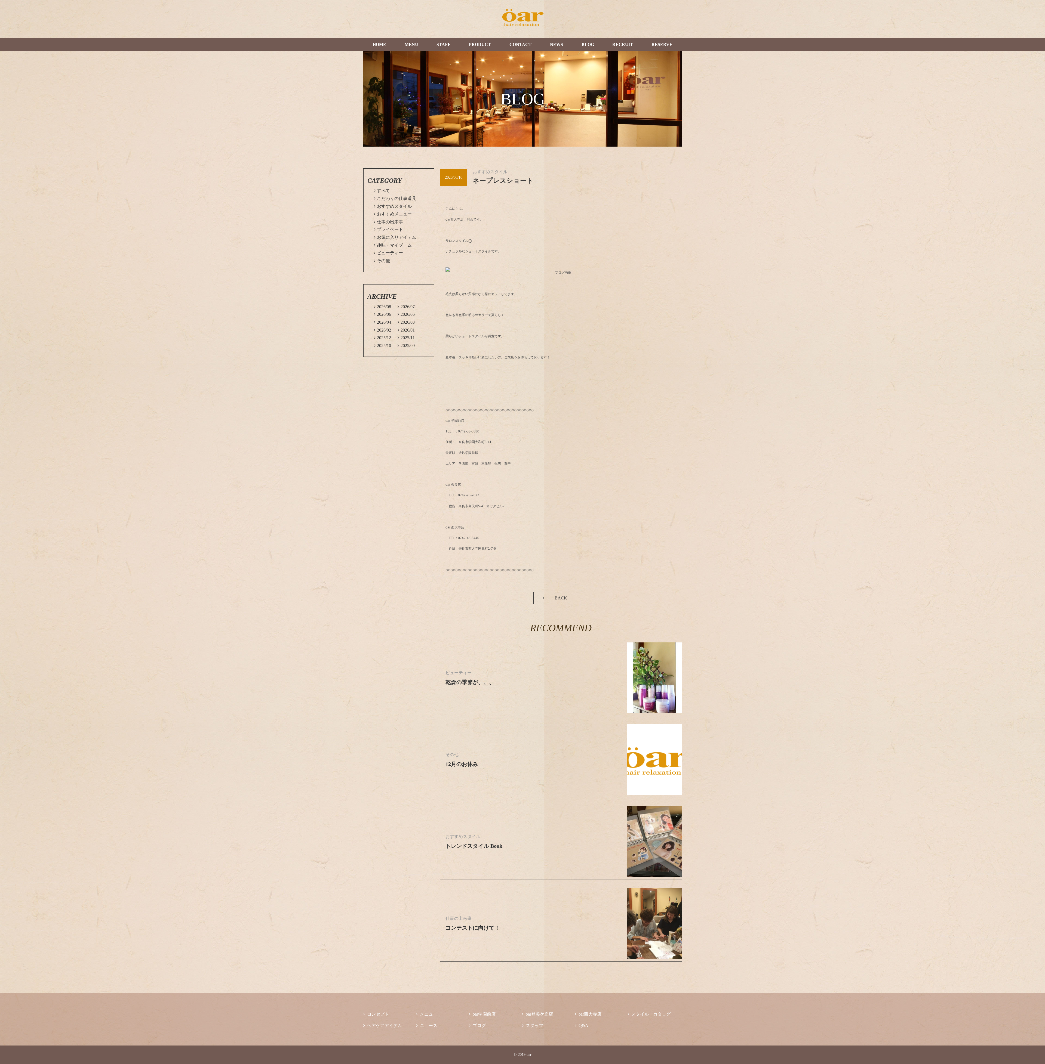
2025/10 (382, 345)
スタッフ (532, 1025)
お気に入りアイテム (395, 237)
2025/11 (406, 337)
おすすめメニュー (393, 214)
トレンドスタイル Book (473, 846)
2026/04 (382, 322)
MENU (411, 44)
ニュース (426, 1025)
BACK (561, 598)
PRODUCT (480, 44)
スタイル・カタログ (649, 1014)
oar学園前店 (482, 1014)
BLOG (588, 44)
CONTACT (520, 44)
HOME (379, 44)
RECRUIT (622, 44)
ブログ (477, 1025)
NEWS (556, 44)
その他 (382, 260)
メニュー (426, 1014)
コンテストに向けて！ (472, 928)
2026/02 (382, 330)
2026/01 (406, 330)
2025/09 (406, 345)
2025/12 (382, 337)
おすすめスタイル (393, 206)
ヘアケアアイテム (382, 1025)
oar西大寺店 (588, 1014)
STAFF (443, 44)
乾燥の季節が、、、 (469, 682)
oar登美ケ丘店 (537, 1014)
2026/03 (406, 322)
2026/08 (382, 306)
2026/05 (406, 314)
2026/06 (382, 314)
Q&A (581, 1025)
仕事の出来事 (388, 221)
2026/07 (406, 306)
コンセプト (376, 1014)
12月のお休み (461, 764)
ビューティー (388, 252)
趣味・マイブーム (393, 245)
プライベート (388, 229)
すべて (382, 190)
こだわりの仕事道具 (395, 198)
